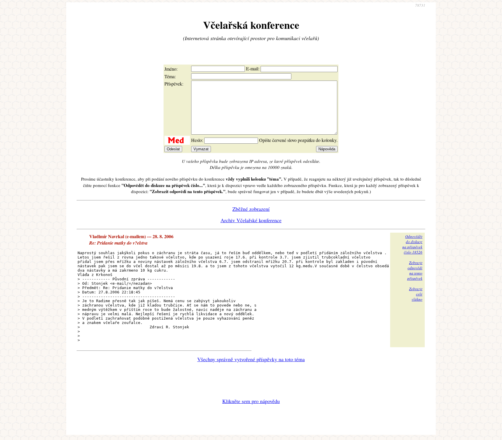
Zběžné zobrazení (251, 208)
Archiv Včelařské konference (251, 220)
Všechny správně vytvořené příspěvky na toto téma (251, 359)
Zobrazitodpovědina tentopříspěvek (414, 270)
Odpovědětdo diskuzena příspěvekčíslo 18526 (412, 244)
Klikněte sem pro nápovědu (251, 401)
